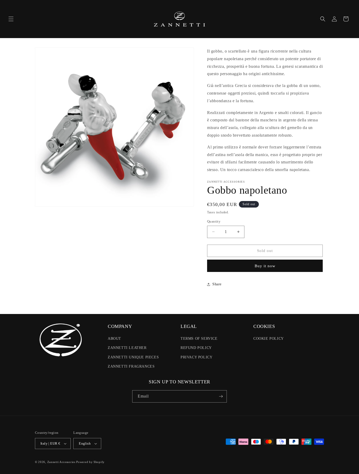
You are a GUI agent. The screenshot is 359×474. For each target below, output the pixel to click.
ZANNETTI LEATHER (127, 348)
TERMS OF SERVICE (199, 339)
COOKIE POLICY (268, 339)
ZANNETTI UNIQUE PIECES (133, 357)
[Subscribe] (221, 396)
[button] (11, 19)
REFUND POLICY (196, 348)
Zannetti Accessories (61, 461)
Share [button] (217, 284)
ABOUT (114, 339)
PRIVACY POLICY (196, 357)
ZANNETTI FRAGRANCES (131, 366)
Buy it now (265, 266)
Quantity (213, 221)
